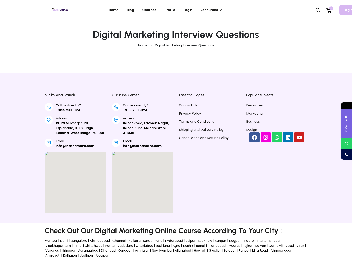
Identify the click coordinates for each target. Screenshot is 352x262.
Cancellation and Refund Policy (204, 137)
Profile (169, 10)
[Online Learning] (60, 9)
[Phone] (346, 154)
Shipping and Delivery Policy (201, 129)
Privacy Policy (190, 113)
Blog (130, 10)
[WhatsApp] (346, 143)
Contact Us (188, 105)
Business (253, 121)
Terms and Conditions (196, 121)
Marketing (254, 113)
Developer (254, 105)
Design (251, 129)
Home (114, 10)
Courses (149, 10)
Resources (209, 10)
